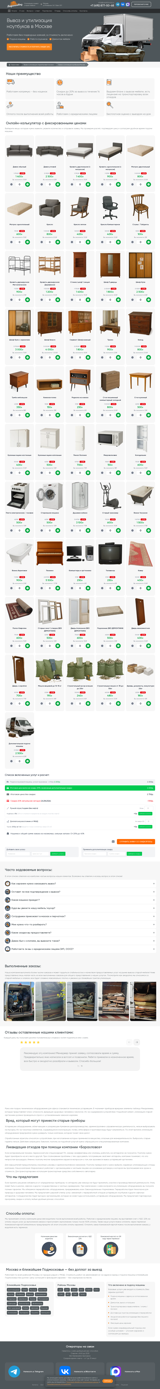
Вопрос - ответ (33, 11)
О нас (21, 11)
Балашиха (45, 1313)
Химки (24, 1290)
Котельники (12, 1313)
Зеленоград (37, 1303)
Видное (30, 1294)
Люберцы (20, 1294)
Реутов (10, 1294)
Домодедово (41, 1294)
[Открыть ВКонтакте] (123, 4)
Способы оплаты (70, 11)
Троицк (32, 1299)
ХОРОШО (107, 1381)
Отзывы (58, 11)
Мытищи (33, 1290)
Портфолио (47, 11)
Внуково (44, 1308)
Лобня (25, 1308)
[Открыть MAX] (128, 4)
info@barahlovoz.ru (106, 2)
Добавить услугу (58, 854)
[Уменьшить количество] (11, 184)
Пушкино (34, 1313)
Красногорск (24, 1303)
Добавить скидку (134, 854)
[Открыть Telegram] (118, 4)
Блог (42, 1385)
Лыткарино (24, 1313)
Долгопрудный (13, 1290)
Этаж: (142, 808)
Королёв (42, 1290)
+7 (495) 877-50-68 (102, 5)
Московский (43, 1299)
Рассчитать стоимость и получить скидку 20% (29, 47)
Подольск (12, 1299)
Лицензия (124, 1385)
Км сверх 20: (139, 821)
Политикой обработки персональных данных (82, 1382)
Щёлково (34, 1308)
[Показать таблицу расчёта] (113, 841)
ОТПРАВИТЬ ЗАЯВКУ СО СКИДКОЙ (136, 842)
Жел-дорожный (14, 1308)
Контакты (83, 11)
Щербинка (23, 1299)
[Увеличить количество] (27, 184)
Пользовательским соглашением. (59, 1384)
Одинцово (12, 1303)
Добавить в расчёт (145, 813)
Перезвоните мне (141, 4)
